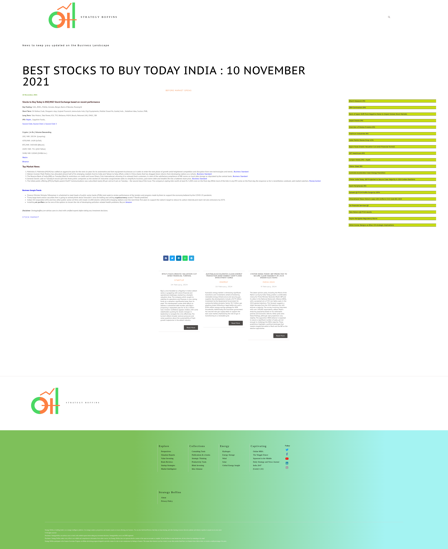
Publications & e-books (201, 455)
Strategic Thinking (199, 458)
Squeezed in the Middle (262, 458)
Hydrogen (226, 451)
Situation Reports (168, 455)
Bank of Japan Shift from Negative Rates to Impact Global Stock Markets (378, 114)
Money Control (315, 181)
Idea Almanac (197, 469)
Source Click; (27, 124)
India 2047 (257, 465)
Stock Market (30, 217)
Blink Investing (198, 465)
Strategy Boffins (99, 17)
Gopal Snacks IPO (356, 121)
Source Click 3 (51, 124)
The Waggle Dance (260, 455)
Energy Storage (228, 455)
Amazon (129, 202)
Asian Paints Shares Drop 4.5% (361, 140)
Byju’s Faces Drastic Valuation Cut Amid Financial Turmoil (372, 147)
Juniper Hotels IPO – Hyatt (359, 160)
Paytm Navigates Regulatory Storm (363, 219)
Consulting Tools (198, 451)
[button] (165, 258)
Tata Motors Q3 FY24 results (360, 212)
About (163, 498)
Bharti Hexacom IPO (357, 101)
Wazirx (25, 157)
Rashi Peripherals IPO (357, 186)
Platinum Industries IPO (358, 134)
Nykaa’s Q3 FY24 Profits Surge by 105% (364, 192)
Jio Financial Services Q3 (359, 205)
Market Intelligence (169, 469)
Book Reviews (167, 462)
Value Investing (167, 458)
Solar (224, 462)
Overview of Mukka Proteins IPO (362, 127)
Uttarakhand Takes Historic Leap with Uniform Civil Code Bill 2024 (375, 199)
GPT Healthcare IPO (357, 153)
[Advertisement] (92, 237)
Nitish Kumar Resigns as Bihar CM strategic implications (371, 225)
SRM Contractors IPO (357, 107)
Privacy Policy (167, 501)
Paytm (28, 119)
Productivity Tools (199, 462)
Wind (224, 458)
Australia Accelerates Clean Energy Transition (367, 173)
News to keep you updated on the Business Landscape (65, 45)
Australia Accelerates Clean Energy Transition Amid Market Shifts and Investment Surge (224, 276)
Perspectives (166, 451)
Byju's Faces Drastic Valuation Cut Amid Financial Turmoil (179, 275)
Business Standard (241, 171)
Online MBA (258, 451)
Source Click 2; (39, 124)
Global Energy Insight (231, 465)
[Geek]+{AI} (258, 469)
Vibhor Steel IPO (355, 166)
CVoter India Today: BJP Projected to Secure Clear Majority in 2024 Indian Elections (382, 179)
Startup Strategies (168, 465)
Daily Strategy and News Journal (266, 462)
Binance (25, 161)
